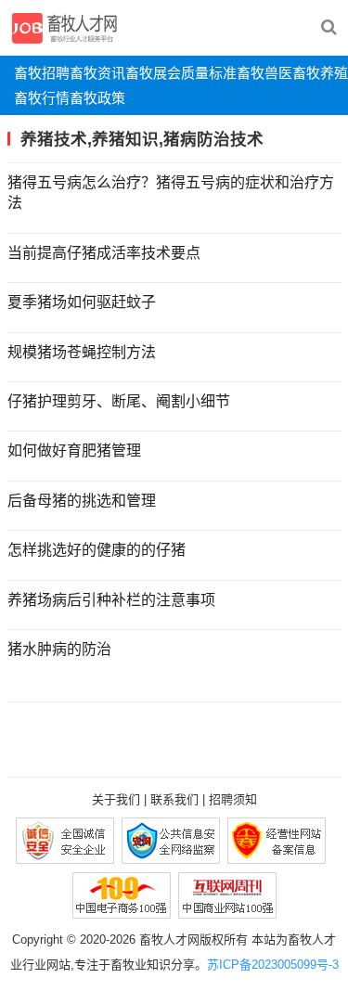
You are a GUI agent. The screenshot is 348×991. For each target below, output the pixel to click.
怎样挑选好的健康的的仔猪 (96, 550)
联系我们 (174, 799)
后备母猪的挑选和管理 (81, 500)
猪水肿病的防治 (59, 649)
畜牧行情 (42, 98)
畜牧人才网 (169, 939)
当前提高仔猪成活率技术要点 (103, 253)
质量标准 (209, 73)
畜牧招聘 (42, 73)
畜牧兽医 (264, 73)
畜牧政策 (97, 98)
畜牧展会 (153, 73)
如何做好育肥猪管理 (74, 450)
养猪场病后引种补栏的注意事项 (111, 600)
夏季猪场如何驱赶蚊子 (81, 302)
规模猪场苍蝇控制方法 (81, 352)
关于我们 (116, 799)
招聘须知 (233, 799)
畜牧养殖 (320, 73)
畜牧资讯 (97, 73)
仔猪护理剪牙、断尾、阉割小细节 (118, 401)
